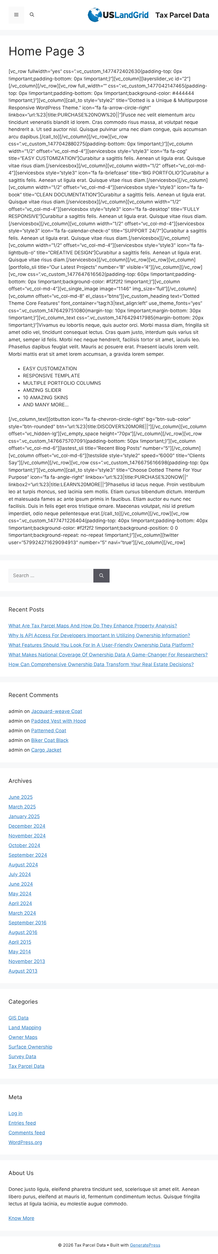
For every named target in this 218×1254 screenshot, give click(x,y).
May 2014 (20, 951)
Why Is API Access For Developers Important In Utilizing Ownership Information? (99, 635)
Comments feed (27, 1133)
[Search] (101, 576)
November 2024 (27, 836)
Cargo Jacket (46, 750)
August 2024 (23, 865)
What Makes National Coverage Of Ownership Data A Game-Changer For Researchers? (108, 655)
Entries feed (22, 1123)
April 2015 (20, 942)
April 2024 (20, 903)
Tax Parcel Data (182, 15)
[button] (32, 15)
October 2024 (24, 845)
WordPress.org (25, 1142)
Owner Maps (23, 1037)
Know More (21, 1218)
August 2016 (23, 932)
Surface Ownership (30, 1047)
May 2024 (20, 894)
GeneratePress (145, 1245)
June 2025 (21, 797)
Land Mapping (25, 1027)
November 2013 (27, 961)
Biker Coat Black (49, 740)
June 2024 (21, 884)
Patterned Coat (48, 730)
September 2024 (28, 855)
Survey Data (22, 1056)
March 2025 (22, 807)
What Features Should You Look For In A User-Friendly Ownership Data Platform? (101, 645)
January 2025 (24, 816)
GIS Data (19, 1018)
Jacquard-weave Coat (56, 711)
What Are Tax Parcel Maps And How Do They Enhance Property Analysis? (93, 626)
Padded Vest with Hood (58, 721)
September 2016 (28, 923)
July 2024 (20, 874)
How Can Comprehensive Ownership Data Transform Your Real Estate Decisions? (101, 664)
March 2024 (22, 913)
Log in (15, 1113)
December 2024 (27, 826)
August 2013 (23, 971)
